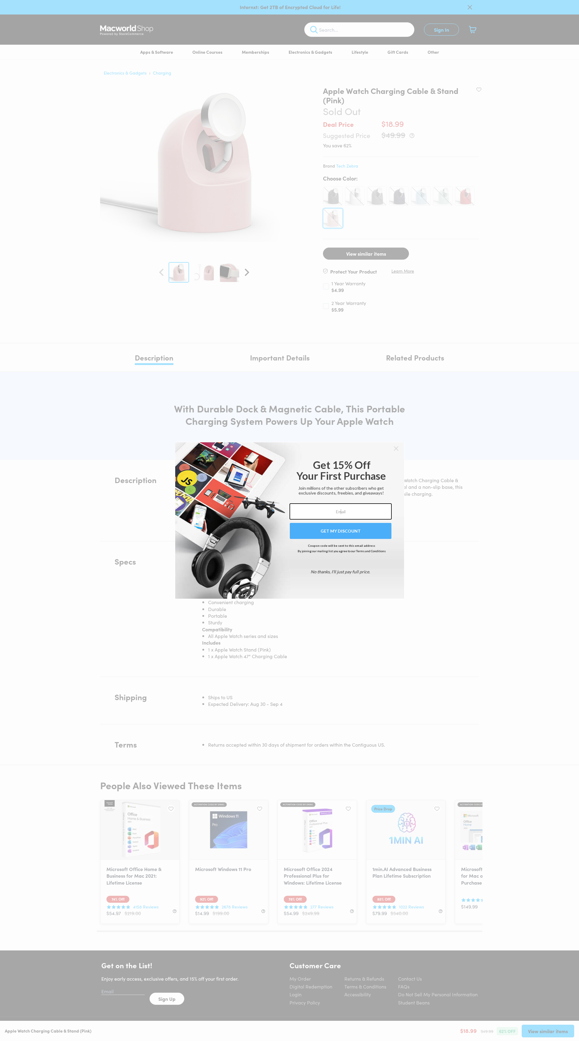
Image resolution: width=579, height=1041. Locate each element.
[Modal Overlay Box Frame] (289, 520)
